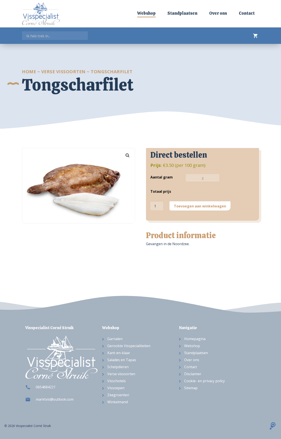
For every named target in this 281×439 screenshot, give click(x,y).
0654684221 (46, 387)
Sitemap (191, 387)
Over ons (218, 13)
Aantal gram (161, 177)
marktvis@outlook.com (55, 399)
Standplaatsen (182, 13)
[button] (127, 155)
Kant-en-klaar (118, 352)
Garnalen (114, 338)
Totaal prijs (160, 191)
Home (29, 72)
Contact (247, 13)
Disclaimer (192, 373)
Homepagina (194, 338)
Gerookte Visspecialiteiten (128, 345)
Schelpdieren (118, 366)
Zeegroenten (118, 395)
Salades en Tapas (121, 359)
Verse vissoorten (63, 72)
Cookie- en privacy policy (204, 380)
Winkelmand (117, 402)
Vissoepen (115, 387)
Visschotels (116, 380)
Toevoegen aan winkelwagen (200, 206)
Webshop (146, 13)
